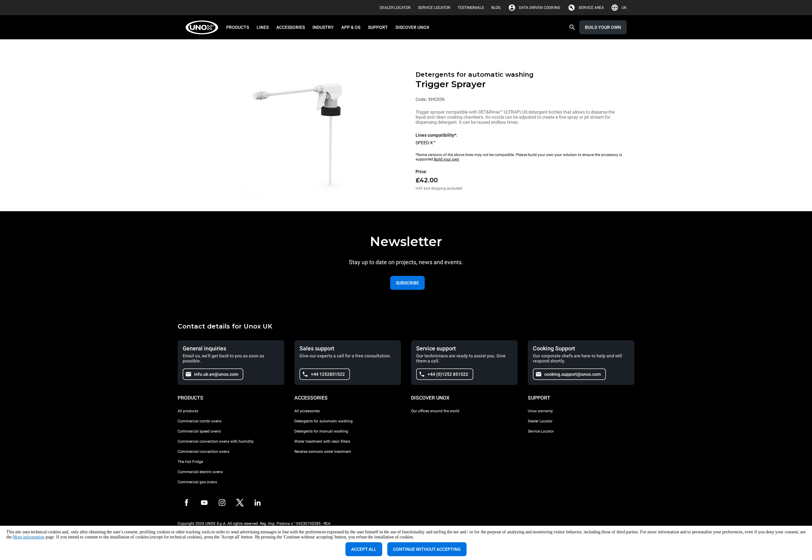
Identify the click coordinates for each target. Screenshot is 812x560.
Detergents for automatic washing (323, 421)
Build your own (446, 159)
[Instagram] (222, 502)
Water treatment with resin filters (322, 441)
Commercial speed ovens (199, 431)
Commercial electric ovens (200, 472)
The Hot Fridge (190, 461)
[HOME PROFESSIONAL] (203, 27)
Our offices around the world (435, 411)
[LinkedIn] (257, 502)
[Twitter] (240, 502)
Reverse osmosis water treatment (322, 451)
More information (28, 537)
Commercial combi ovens (199, 421)
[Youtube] (204, 502)
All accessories (307, 411)
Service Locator (541, 431)
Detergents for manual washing (321, 431)
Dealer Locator (540, 421)
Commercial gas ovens (197, 482)
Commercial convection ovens (203, 451)
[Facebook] (186, 502)
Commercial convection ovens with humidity (216, 441)
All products (188, 411)
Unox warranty (540, 411)
